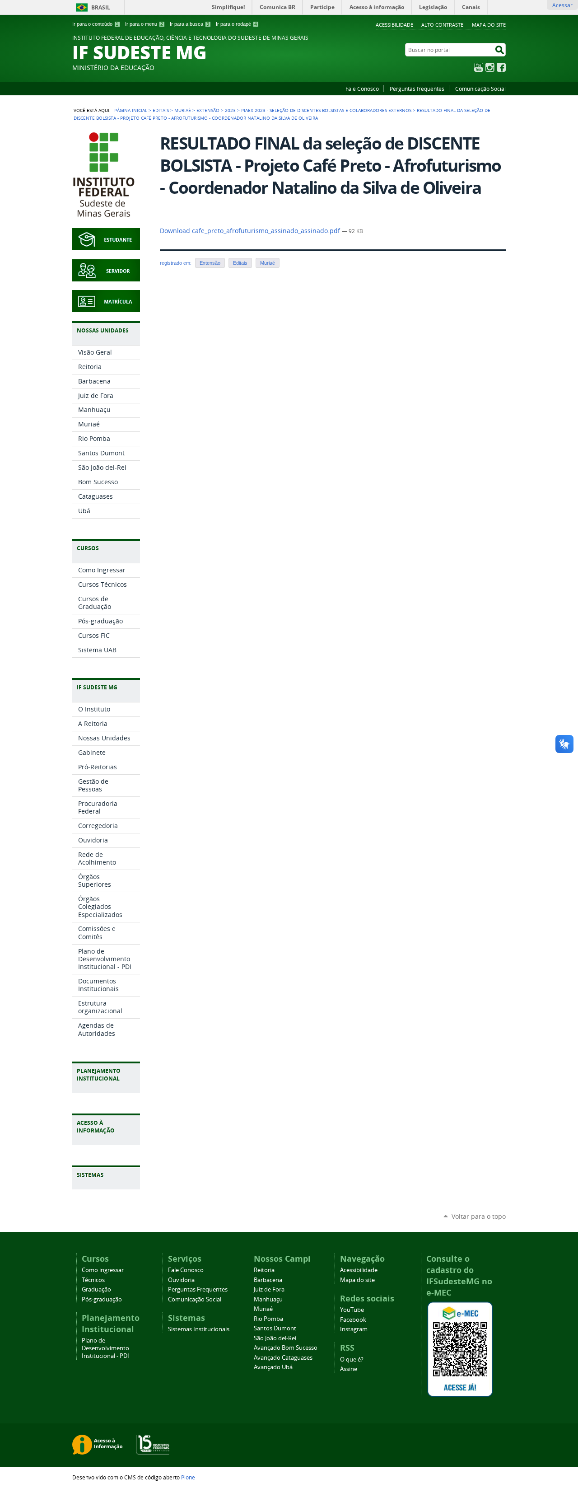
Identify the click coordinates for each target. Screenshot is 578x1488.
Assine (348, 1369)
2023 (230, 110)
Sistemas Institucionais (198, 1329)
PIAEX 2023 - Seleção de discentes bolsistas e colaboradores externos (326, 110)
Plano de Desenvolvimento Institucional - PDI (105, 1348)
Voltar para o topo (479, 1216)
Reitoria (264, 1270)
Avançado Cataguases (283, 1358)
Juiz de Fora (269, 1289)
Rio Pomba (268, 1319)
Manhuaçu (268, 1299)
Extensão (207, 110)
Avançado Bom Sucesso (285, 1348)
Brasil (100, 7)
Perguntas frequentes (417, 88)
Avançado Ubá (273, 1367)
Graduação (96, 1289)
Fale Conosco (362, 88)
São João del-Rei (275, 1338)
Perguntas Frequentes (198, 1289)
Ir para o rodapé (236, 24)
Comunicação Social (480, 88)
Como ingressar (103, 1270)
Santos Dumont (275, 1328)
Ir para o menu (144, 24)
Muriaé (182, 110)
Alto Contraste (442, 24)
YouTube (478, 67)
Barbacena (268, 1280)
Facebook (501, 67)
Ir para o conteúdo (95, 24)
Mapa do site (489, 24)
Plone (188, 1477)
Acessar (562, 5)
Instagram (489, 67)
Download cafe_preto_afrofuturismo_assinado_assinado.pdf (251, 231)
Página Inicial (130, 110)
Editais (161, 110)
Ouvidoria (181, 1280)
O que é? (352, 1359)
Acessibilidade (394, 24)
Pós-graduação (102, 1299)
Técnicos (93, 1280)
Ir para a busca (189, 24)
